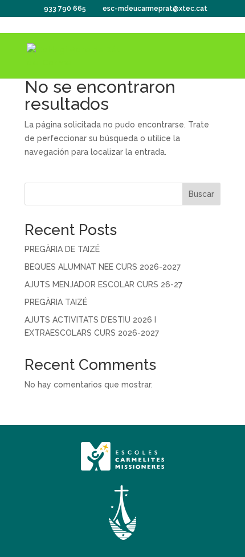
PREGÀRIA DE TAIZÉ (62, 249)
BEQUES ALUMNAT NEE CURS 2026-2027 (102, 266)
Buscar (201, 194)
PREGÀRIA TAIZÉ (55, 302)
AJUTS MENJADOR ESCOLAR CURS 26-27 (103, 284)
